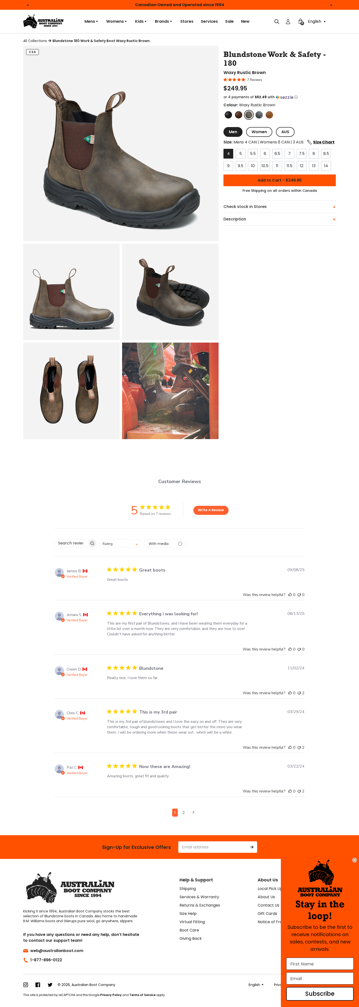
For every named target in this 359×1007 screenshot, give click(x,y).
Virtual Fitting (192, 922)
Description (234, 219)
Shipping (188, 888)
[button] (279, 97)
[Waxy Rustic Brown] (249, 115)
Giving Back (191, 938)
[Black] (228, 115)
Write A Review (211, 510)
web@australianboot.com (56, 950)
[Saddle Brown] (269, 115)
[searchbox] (71, 543)
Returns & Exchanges (200, 905)
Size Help (188, 913)
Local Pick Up (270, 888)
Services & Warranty (199, 897)
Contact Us (268, 905)
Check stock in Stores (245, 206)
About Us (266, 897)
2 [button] (183, 812)
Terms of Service (142, 995)
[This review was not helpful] (299, 594)
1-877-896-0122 (46, 960)
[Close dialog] (354, 860)
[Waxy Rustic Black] (259, 115)
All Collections (35, 40)
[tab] (233, 132)
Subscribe (320, 994)
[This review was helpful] (290, 594)
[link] (320, 878)
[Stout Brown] (238, 115)
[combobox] (120, 543)
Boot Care (189, 930)
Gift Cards (267, 913)
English (315, 21)
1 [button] (175, 812)
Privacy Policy (111, 995)
